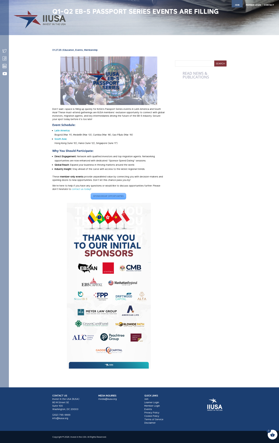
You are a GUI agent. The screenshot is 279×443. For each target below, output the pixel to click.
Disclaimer (150, 422)
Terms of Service (153, 419)
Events (79, 50)
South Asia (60, 138)
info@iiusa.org (60, 418)
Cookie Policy (151, 416)
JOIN (237, 5)
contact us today (81, 189)
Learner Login (151, 402)
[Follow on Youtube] (4, 73)
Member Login (152, 405)
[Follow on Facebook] (4, 58)
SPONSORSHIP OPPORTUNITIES (108, 196)
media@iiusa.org (107, 399)
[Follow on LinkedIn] (4, 66)
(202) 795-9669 (61, 414)
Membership (91, 50)
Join (146, 399)
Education (68, 50)
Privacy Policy (151, 412)
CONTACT (269, 5)
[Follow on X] (4, 51)
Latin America (62, 130)
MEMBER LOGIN (253, 5)
